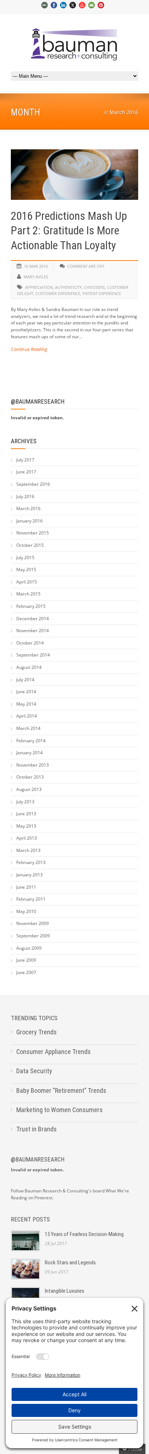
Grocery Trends (36, 1032)
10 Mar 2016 (36, 266)
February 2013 (31, 862)
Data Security (34, 1071)
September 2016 (33, 484)
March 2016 (28, 508)
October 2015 (30, 545)
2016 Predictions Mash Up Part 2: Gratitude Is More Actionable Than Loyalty (69, 230)
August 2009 (29, 948)
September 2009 (33, 936)
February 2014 (31, 741)
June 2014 (26, 691)
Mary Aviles (36, 276)
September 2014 (33, 655)
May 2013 (26, 826)
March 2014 (28, 728)
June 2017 (26, 472)
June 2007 (26, 972)
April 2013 (26, 838)
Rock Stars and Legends (70, 1262)
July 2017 (25, 460)
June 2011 (26, 887)
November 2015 (32, 533)
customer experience (57, 293)
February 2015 (31, 606)
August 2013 (29, 789)
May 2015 (26, 569)
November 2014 (32, 630)
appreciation (39, 287)
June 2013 (26, 814)
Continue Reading (29, 349)
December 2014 (32, 618)
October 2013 (30, 777)
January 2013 (29, 875)
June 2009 (26, 960)
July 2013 (25, 802)
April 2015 (26, 582)
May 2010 (26, 911)
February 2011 (31, 899)
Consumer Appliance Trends (53, 1051)
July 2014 (25, 679)
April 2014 (26, 716)
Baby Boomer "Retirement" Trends (61, 1090)
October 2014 (30, 643)
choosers (94, 287)
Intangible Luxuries (64, 1291)
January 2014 (29, 753)
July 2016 (25, 496)
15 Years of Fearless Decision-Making (84, 1234)
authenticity (68, 287)
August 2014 (29, 667)
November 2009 (32, 923)
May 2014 (26, 704)
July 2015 (25, 557)
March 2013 (28, 850)
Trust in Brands (36, 1129)
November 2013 (32, 765)
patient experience (101, 293)
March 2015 (28, 594)
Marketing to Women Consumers (59, 1110)
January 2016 (29, 521)
